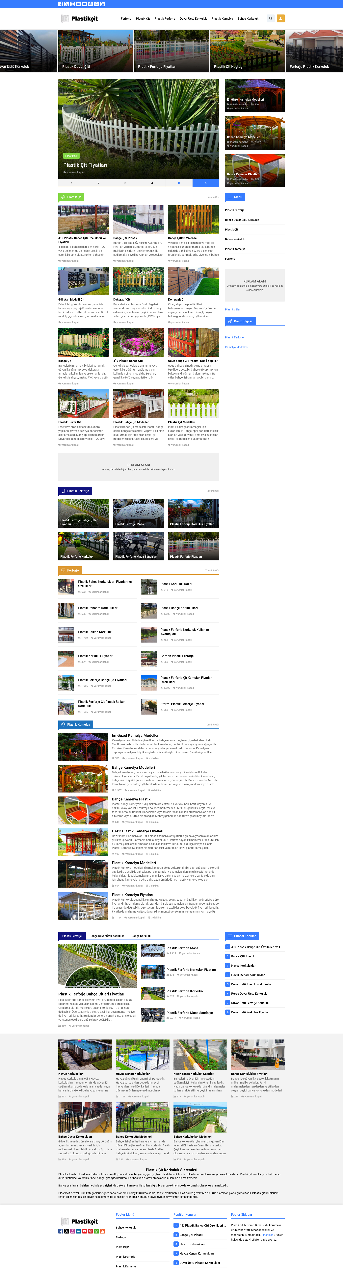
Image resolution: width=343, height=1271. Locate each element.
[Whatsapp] (96, 4)
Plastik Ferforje (149, 59)
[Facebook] (60, 4)
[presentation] (4, 51)
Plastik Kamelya (239, 104)
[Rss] (102, 4)
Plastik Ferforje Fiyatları (157, 66)
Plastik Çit (70, 59)
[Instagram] (72, 4)
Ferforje (296, 59)
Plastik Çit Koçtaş (228, 66)
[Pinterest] (90, 4)
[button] (71, 183)
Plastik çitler (232, 309)
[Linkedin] (78, 4)
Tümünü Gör (212, 197)
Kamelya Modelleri (236, 347)
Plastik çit (267, 1235)
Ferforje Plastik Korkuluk (309, 66)
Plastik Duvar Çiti (76, 66)
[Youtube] (84, 4)
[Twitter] (66, 4)
